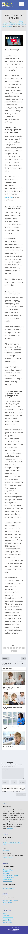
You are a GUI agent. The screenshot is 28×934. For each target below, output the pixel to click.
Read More (10, 828)
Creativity (18, 24)
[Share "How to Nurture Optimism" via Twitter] (7, 648)
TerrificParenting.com (14, 929)
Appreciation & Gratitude (10, 23)
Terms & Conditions (8, 917)
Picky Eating (6, 873)
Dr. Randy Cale (13, 21)
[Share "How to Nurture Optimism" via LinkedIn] (17, 648)
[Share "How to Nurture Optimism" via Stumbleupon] (23, 648)
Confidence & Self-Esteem (8, 24)
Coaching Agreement (8, 919)
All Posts (21, 21)
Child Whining (6, 871)
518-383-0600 (6, 850)
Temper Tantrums (7, 879)
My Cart (5, 913)
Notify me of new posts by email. (11, 791)
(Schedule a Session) (8, 857)
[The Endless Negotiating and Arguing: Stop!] (14, 678)
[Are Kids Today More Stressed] (14, 738)
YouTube (10, 902)
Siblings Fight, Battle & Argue (10, 875)
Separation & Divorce (8, 877)
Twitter (10, 900)
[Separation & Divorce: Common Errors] (14, 698)
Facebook (5, 900)
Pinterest (15, 900)
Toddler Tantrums (7, 881)
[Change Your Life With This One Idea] (14, 718)
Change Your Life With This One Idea (12, 727)
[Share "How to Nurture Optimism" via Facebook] (4, 648)
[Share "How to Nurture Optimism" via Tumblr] (10, 648)
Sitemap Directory (7, 922)
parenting (9, 197)
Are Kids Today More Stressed (12, 747)
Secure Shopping (7, 920)
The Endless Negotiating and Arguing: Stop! (12, 688)
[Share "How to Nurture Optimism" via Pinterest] (14, 648)
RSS (4, 904)
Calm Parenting (20, 23)
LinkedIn (5, 902)
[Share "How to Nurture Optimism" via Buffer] (20, 648)
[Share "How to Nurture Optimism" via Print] (15, 651)
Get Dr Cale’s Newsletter (9, 888)
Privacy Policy (6, 915)
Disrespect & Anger (8, 870)
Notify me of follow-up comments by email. (14, 788)
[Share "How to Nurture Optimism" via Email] (12, 651)
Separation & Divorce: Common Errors (12, 707)
